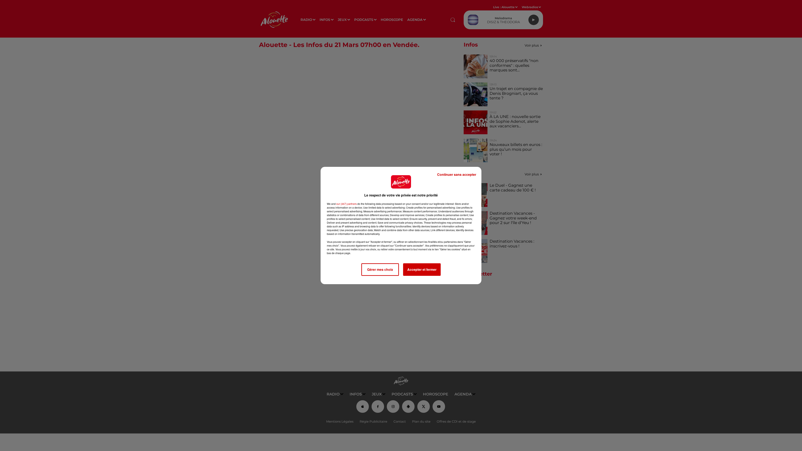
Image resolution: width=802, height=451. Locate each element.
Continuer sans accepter (456, 174)
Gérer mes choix (380, 269)
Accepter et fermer (422, 269)
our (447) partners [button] (346, 203)
